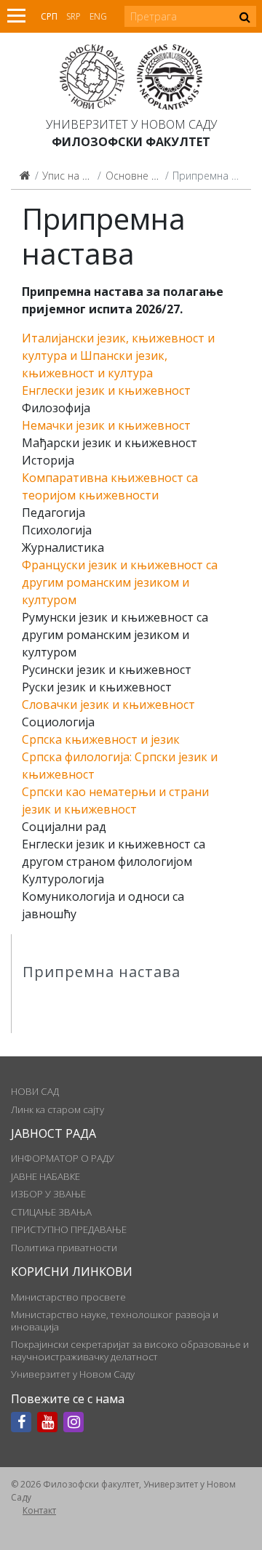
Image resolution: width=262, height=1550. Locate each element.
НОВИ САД (35, 1091)
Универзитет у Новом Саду (131, 124)
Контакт (39, 1510)
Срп (49, 16)
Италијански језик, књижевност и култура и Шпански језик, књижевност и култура (118, 355)
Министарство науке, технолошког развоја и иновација (114, 1320)
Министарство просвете (68, 1297)
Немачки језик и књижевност (106, 425)
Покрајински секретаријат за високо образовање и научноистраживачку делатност (130, 1350)
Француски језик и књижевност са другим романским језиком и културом (120, 582)
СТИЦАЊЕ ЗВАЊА (51, 1211)
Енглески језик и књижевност (106, 390)
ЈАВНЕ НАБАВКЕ (45, 1176)
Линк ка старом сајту (57, 1109)
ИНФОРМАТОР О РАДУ (62, 1158)
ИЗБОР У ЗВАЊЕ (48, 1193)
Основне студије (145, 175)
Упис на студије (79, 175)
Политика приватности (64, 1247)
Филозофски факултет (131, 142)
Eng (98, 16)
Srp (73, 16)
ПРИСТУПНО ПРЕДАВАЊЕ (69, 1229)
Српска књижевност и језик (101, 739)
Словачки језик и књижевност (108, 704)
